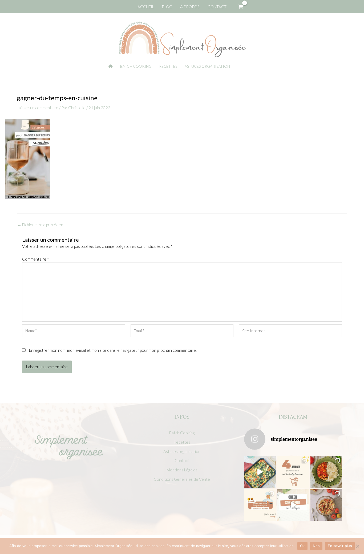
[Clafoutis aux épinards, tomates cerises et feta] (260, 472)
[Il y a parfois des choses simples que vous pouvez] (293, 472)
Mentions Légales (182, 469)
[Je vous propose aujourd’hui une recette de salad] (326, 505)
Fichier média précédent (41, 225)
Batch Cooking (182, 432)
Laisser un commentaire (37, 107)
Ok (302, 546)
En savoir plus (340, 546)
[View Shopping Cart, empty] (240, 6)
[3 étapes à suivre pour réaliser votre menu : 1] (293, 505)
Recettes (181, 442)
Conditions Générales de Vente (182, 479)
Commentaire (35, 259)
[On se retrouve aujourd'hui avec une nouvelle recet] (326, 472)
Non (316, 546)
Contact (182, 460)
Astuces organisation (181, 451)
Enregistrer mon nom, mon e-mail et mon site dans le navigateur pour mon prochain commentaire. (113, 350)
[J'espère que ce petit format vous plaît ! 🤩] (260, 505)
